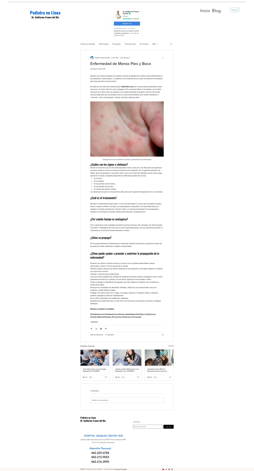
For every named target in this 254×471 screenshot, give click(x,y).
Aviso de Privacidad (121, 469)
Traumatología (130, 44)
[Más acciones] (162, 57)
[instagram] (169, 469)
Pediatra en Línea (45, 12)
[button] (171, 44)
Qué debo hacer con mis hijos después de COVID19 (94, 370)
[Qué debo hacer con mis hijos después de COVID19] (94, 358)
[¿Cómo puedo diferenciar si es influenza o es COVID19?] (127, 358)
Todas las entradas (87, 44)
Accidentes (144, 44)
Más (154, 44)
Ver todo (171, 346)
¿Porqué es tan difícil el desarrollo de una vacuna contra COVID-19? (157, 370)
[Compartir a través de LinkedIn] (101, 329)
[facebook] (166, 469)
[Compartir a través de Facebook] (91, 329)
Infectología (103, 44)
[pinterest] (172, 469)
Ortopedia (116, 44)
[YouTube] (163, 469)
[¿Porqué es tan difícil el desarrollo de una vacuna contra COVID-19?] (159, 358)
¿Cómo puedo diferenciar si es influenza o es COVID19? (127, 370)
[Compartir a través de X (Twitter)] (96, 329)
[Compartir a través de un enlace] (106, 329)
